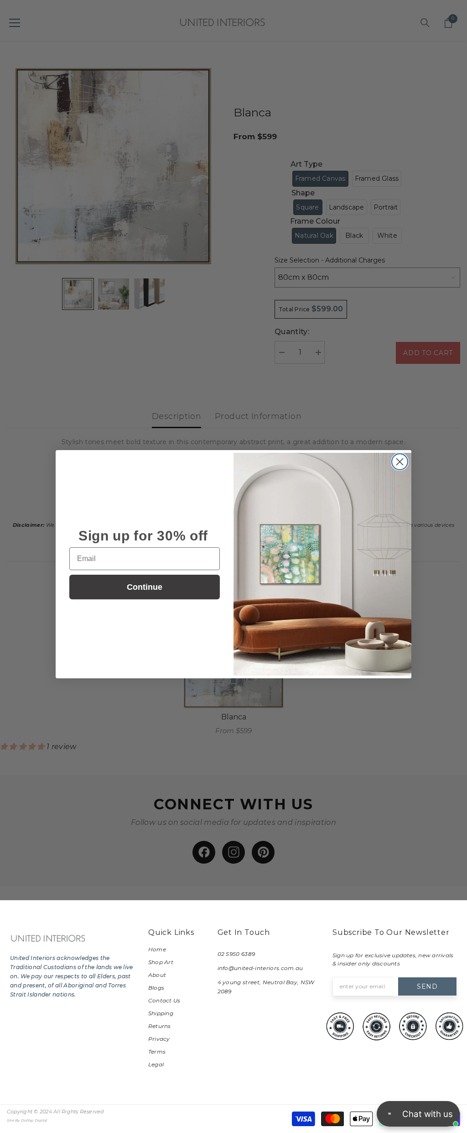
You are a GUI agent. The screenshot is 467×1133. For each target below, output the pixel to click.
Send (427, 986)
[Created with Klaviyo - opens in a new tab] (233, 680)
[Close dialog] (400, 462)
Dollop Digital (34, 1120)
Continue (144, 587)
